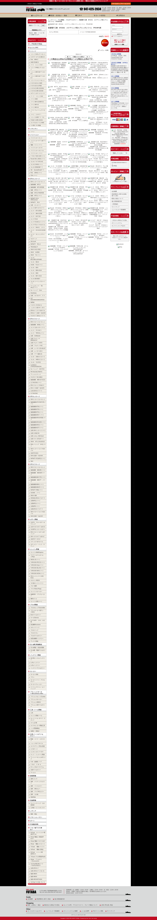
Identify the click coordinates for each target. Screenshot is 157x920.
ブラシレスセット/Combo (38, 696)
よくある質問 (85, 911)
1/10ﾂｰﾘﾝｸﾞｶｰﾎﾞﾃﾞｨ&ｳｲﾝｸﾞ (38, 526)
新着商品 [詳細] (118, 126)
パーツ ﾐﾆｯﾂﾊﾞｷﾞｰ (36, 114)
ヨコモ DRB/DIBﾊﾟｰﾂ (37, 167)
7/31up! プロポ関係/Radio (38, 856)
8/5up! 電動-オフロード (38, 844)
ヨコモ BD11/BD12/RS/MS (36, 258)
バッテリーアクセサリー (38, 668)
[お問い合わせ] (120, 15)
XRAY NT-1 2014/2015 (38, 441)
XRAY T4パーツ (36, 255)
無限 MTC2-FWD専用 (37, 193)
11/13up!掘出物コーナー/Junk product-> (37, 864)
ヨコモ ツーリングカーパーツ (38, 282)
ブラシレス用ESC (36, 702)
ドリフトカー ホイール (37, 150)
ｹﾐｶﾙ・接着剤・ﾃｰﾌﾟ (36, 761)
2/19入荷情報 (115, 88)
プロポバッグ (34, 630)
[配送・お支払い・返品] (57, 15)
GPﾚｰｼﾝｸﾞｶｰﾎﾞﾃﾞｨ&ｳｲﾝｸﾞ (38, 536)
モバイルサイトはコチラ (35, 911)
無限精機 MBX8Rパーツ (38, 470)
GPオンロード (35, 396)
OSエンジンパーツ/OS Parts (37, 576)
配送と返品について (117, 198)
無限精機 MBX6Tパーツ (37, 487)
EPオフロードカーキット (38, 322)
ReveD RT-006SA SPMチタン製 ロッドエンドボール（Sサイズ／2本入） (58, 214)
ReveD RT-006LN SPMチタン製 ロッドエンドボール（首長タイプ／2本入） (78, 214)
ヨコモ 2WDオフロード (38, 356)
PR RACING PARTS (36, 371)
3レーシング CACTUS (37, 369)
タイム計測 (34, 722)
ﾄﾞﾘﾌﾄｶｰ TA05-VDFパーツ (38, 156)
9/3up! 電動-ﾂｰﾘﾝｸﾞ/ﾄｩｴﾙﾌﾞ (38, 841)
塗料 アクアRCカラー (37, 791)
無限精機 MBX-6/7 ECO (38, 379)
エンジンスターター (36, 591)
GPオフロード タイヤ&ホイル (38, 512)
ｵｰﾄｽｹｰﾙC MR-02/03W (37, 91)
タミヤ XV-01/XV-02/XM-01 (38, 230)
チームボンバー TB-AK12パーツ (37, 286)
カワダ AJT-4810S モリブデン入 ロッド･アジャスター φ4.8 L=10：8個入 (58, 202)
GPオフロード (35, 464)
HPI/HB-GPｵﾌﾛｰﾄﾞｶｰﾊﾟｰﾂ (38, 498)
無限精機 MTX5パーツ (37, 409)
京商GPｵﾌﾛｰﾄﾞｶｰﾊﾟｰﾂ (37, 509)
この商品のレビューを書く (120, 181)
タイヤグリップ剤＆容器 (38, 746)
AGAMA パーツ (35, 492)
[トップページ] (36, 15)
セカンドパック (35, 627)
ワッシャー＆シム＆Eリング (38, 758)
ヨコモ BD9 (34, 267)
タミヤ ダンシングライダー (38, 235)
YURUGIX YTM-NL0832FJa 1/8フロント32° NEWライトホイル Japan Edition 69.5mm (98, 69)
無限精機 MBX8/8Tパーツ (38, 473)
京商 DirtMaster (35, 335)
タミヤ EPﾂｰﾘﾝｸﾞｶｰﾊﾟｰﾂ (37, 208)
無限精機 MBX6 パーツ (37, 484)
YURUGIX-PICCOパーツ (38, 562)
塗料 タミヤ (34, 778)
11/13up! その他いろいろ (38, 882)
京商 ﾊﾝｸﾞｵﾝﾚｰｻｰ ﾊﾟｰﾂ (38, 295)
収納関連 (33, 800)
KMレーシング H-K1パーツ (38, 445)
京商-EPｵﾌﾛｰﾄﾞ (35, 868)
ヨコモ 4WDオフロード (38, 359)
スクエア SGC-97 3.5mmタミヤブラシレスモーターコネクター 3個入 (98, 226)
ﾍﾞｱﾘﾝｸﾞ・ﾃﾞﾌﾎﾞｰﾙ (36, 764)
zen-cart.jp (94, 918)
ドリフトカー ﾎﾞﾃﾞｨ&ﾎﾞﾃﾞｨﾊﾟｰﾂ (38, 141)
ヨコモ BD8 (34, 273)
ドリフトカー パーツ (36, 153)
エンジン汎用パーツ (36, 601)
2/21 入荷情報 (115, 76)
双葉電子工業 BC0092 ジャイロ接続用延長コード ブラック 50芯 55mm (99, 214)
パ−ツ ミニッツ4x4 (36, 65)
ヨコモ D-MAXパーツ (37, 164)
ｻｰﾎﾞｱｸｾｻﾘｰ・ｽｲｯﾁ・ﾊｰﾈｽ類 (38, 621)
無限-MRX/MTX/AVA (36, 879)
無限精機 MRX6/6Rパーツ (38, 422)
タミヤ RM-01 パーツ (38, 227)
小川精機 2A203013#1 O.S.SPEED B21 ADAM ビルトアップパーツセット (98, 112)
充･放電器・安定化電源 (37, 647)
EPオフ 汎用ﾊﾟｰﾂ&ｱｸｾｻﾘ (37, 388)
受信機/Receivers (36, 624)
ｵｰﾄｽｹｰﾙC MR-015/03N (37, 88)
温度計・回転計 (35, 731)
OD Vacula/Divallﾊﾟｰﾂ (37, 170)
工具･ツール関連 (36, 710)
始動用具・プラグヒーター (38, 595)
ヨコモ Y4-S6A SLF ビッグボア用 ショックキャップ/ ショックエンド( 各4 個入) (98, 160)
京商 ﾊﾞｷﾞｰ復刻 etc (36, 354)
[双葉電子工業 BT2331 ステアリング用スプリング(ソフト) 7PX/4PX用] (70, 24)
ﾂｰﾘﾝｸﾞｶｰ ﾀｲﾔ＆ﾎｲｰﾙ (36, 305)
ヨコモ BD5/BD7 (35, 278)
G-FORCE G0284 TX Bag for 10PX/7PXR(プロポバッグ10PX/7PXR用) (58, 160)
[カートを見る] (99, 15)
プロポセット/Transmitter (38, 607)
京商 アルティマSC (37, 345)
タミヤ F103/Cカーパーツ (38, 222)
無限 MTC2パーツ (36, 190)
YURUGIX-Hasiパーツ (37, 565)
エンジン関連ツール (36, 715)
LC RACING (34, 393)
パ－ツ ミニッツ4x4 (37, 96)
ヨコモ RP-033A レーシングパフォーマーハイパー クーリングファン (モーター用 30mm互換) (78, 160)
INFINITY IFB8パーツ (37, 490)
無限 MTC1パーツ (36, 195)
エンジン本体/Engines (37, 552)
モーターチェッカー (36, 684)
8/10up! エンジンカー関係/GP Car (38, 833)
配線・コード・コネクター (38, 739)
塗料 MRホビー (35, 788)
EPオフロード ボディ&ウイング (38, 532)
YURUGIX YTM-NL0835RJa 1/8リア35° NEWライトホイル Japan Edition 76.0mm (79, 69)
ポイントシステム (117, 223)
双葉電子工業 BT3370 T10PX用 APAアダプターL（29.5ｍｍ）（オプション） (58, 81)
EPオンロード (35, 178)
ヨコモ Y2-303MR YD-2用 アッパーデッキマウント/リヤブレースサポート (58, 172)
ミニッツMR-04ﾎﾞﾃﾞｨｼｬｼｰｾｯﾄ (38, 76)
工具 (32, 712)
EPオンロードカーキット (38, 181)
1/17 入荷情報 (115, 101)
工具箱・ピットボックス (38, 807)
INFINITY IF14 (35, 202)
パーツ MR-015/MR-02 (37, 101)
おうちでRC (34, 47)
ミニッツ (33, 51)
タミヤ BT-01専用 (36, 210)
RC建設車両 (34, 824)
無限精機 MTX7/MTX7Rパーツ (38, 402)
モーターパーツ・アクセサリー (38, 680)
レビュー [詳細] (118, 171)
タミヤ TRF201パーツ (37, 333)
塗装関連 (33, 776)
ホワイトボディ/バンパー (38, 93)
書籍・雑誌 (34, 814)
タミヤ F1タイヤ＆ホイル (38, 224)
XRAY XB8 (34, 495)
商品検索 (33, 21)
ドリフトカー (34, 135)
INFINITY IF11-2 (36, 244)
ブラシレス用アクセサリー (38, 705)
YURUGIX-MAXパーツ (37, 570)
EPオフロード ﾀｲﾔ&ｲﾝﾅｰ (37, 385)
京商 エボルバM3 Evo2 (37, 436)
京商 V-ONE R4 (35, 433)
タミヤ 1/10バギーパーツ (38, 327)
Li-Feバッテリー (35, 665)
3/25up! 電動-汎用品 (37, 849)
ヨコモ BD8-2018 (36, 270)
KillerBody (34, 293)
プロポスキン (34, 633)
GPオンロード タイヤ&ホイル (38, 449)
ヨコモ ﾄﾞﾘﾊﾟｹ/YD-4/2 (37, 161)
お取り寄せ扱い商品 (107, 905)
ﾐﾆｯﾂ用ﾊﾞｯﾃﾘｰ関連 (36, 125)
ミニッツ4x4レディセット (38, 54)
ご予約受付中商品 (36, 44)
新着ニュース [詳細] (120, 50)
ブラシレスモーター (36, 699)
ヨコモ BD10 (35, 262)
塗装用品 (33, 797)
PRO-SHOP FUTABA (74, 918)
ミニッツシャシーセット (38, 80)
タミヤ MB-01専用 (36, 213)
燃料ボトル (34, 598)
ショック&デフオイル (37, 743)
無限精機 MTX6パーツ (37, 406)
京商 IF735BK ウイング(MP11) (78, 120)
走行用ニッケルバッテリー (38, 658)
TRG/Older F (34, 247)
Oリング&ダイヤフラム (37, 767)
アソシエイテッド (36, 374)
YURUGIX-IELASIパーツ (38, 568)
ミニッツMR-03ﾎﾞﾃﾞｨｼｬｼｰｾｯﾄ (38, 72)
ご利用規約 (115, 204)
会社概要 (114, 191)
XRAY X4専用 (35, 252)
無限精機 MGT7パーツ (37, 427)
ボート (32, 821)
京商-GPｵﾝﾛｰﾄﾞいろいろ (37, 871)
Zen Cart (88, 918)
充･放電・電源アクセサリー (38, 651)
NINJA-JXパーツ (35, 559)
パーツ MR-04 (35, 107)
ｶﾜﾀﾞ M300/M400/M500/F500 (37, 299)
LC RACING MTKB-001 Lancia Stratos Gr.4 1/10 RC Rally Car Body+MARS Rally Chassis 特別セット (120, 140)
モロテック (34, 238)
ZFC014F (33, 241)
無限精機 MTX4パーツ (37, 412)
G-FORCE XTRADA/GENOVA (36, 365)
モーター (33, 671)
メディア (33, 811)
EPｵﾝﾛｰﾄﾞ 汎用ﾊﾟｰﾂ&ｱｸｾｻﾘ (38, 313)
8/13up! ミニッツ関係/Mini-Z (37, 853)
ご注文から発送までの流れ (34, 3)
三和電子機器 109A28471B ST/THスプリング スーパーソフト (78, 172)
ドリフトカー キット (36, 138)
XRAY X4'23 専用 (35, 249)
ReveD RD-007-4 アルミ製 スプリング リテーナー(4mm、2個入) (98, 172)
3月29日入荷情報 (116, 54)
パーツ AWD (34, 99)
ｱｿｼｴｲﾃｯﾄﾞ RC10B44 (36, 377)
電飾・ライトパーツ (36, 145)
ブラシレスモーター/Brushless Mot (36, 692)
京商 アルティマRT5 (36, 342)
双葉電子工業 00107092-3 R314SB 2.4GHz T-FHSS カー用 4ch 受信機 (98, 148)
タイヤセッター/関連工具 (38, 725)
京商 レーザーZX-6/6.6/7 (38, 348)
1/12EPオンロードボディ (38, 529)
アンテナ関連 (34, 641)
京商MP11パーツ (35, 500)
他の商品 (114, 165)
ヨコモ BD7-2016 (36, 276)
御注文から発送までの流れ (52, 905)
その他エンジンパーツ (37, 583)
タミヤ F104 (34, 219)
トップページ (52, 20)
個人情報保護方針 (117, 201)
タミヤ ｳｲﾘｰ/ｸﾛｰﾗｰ (36, 330)
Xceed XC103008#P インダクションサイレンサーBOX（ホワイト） (58, 240)
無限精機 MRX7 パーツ (37, 415)
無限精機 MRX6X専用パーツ (38, 418)
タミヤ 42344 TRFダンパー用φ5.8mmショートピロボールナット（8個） (98, 202)
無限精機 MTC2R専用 (37, 187)
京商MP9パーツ (35, 506)
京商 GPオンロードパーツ (38, 430)
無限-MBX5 (34, 873)
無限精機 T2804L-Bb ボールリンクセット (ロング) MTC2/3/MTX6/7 (78, 252)
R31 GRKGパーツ (36, 172)
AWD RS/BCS (35, 62)
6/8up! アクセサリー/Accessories (36, 860)
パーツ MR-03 (35, 104)
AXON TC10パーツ (37, 264)
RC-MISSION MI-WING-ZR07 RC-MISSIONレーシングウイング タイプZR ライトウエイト (79, 136)
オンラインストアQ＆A (118, 225)
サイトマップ (115, 207)
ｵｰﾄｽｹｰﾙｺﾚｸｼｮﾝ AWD (36, 83)
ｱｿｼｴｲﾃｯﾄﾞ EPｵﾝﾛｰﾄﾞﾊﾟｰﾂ (38, 315)
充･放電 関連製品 (36, 644)
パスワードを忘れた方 (117, 36)
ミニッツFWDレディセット (38, 68)
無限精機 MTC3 (35, 184)
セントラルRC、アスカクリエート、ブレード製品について (80, 905)
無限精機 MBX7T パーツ (38, 480)
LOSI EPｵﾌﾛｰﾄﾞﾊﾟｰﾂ (36, 391)
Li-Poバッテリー (35, 662)
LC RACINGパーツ (36, 382)
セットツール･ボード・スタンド (38, 719)
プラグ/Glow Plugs (36, 588)
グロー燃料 (34, 586)
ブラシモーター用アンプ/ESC (37, 611)
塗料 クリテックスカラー (38, 782)
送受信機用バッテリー (37, 638)
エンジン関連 (34, 549)
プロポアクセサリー (71, 20)
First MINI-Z (34, 59)
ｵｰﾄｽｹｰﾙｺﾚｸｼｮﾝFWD (36, 85)
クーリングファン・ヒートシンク (38, 687)
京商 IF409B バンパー (78, 88)
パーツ (32, 131)
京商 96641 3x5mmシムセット (98, 77)
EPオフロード (35, 319)
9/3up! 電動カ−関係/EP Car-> (37, 837)
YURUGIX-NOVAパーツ (37, 573)
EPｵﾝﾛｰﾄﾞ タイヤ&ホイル (38, 310)
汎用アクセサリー (36, 769)
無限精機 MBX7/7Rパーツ (38, 477)
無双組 (32, 302)
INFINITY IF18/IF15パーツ (38, 458)
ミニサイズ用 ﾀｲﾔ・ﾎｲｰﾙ (37, 307)
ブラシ (32, 677)
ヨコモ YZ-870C (36, 362)
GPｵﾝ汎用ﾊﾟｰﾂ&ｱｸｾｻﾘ (37, 455)
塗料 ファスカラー (36, 786)
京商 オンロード (36, 205)
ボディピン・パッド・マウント (38, 545)
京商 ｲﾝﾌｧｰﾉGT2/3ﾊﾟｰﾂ (37, 438)
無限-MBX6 (34, 876)
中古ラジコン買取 (98, 911)
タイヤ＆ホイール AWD (37, 122)
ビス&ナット (34, 749)
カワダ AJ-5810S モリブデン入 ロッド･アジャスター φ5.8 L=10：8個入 (78, 202)
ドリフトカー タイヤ (36, 147)
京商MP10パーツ (35, 503)
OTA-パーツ (34, 175)
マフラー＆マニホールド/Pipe (37, 555)
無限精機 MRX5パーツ (37, 425)
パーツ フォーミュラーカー (38, 110)
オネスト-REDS (35, 580)
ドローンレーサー (36, 817)
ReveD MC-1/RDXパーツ (38, 158)
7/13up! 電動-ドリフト (38, 846)
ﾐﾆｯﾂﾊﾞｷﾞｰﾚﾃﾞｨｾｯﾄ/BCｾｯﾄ (38, 57)
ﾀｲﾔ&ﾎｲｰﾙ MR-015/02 (37, 120)
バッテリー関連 (35, 655)
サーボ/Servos (35, 617)
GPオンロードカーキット (38, 399)
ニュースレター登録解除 (119, 209)
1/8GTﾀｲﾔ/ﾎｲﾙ (34, 453)
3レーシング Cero (36, 290)
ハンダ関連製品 (35, 728)
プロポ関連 (34, 604)
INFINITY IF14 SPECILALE (35, 199)
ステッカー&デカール (37, 541)
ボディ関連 (34, 519)
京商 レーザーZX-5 (36, 351)
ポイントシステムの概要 (70, 911)
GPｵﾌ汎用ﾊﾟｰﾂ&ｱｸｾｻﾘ (37, 516)
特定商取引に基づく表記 (44, 899)
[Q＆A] (78, 15)
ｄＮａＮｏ (34, 128)
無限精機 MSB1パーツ (37, 324)
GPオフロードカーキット (38, 467)
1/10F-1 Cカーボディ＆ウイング (38, 523)
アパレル (33, 772)
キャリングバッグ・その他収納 (38, 804)
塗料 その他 (34, 794)
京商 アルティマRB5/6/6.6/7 (35, 339)
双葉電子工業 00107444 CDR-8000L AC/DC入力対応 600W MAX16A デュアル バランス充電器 (58, 228)
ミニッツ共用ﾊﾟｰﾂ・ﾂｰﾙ (37, 117)
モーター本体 (34, 674)
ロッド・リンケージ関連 (38, 754)
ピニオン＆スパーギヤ (37, 751)
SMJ (32, 461)
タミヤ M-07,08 (35, 216)
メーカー (116, 149)
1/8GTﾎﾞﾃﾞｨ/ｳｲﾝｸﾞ (36, 539)
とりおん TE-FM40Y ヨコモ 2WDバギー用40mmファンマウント (98, 124)
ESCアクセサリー (36, 615)
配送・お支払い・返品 (34, 905)
